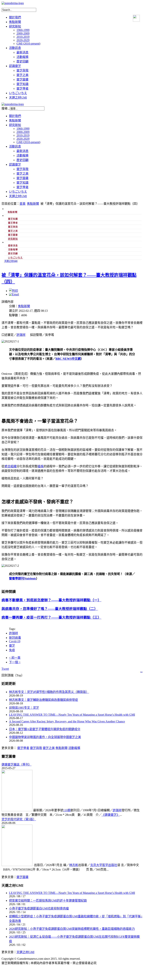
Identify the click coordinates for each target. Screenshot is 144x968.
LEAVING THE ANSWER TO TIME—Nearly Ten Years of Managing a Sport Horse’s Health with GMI (72, 714)
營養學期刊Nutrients (22, 578)
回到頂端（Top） (13, 675)
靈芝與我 (36, 748)
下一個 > (14, 662)
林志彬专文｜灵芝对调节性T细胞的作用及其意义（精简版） (49, 691)
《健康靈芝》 (111, 814)
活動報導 (74, 748)
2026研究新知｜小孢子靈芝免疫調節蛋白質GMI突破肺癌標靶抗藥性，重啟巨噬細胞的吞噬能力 (72, 928)
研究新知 (13, 238)
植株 (41, 466)
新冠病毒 (15, 637)
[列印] (13, 290)
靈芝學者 (23, 748)
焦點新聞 (33, 203)
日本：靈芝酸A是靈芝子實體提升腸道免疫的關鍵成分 (44, 729)
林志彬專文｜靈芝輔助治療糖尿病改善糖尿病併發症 (43, 699)
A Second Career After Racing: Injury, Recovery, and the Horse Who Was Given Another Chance (67, 721)
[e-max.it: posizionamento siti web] (141, 671)
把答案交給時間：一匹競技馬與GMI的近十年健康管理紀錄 (48, 900)
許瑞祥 (21, 334)
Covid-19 (14, 641)
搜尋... (6, 108)
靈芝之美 (49, 748)
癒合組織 (10, 466)
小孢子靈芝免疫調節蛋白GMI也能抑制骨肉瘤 (39, 908)
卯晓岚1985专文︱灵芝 (24, 707)
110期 (67, 810)
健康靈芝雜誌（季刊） (17, 764)
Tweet (5, 668)
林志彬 (73, 865)
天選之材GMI (25, 952)
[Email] (14, 294)
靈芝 (12, 645)
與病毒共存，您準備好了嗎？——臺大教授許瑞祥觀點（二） (50, 609)
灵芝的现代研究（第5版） (19, 819)
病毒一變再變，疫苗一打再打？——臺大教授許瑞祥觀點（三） (51, 617)
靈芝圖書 (22, 877)
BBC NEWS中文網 (68, 358)
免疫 (12, 650)
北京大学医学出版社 (103, 865)
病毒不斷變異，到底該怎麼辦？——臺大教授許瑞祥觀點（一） (51, 600)
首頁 (23, 203)
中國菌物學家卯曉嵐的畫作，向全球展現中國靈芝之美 (45, 737)
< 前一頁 (14, 657)
